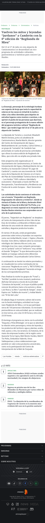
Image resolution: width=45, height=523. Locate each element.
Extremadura (25, 25)
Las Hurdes (7, 356)
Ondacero (4, 25)
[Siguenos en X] (30, 483)
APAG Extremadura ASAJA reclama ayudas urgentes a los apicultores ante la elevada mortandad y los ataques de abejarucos (26, 375)
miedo (17, 356)
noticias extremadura (31, 356)
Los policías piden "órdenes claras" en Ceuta (13, 2)
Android (19, 472)
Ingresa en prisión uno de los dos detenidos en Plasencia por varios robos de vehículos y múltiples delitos (26, 389)
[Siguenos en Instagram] (20, 483)
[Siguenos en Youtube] (9, 483)
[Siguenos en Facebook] (25, 483)
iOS (30, 472)
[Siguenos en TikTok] (14, 483)
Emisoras (14, 25)
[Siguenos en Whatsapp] (36, 483)
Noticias (36, 25)
